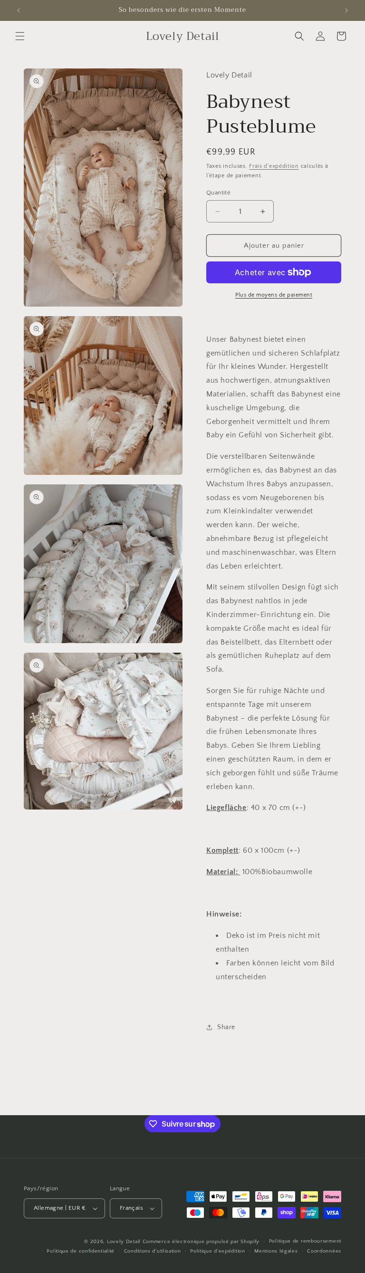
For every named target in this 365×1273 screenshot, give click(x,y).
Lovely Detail (124, 1241)
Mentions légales (276, 1251)
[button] (20, 36)
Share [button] (226, 1027)
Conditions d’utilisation (152, 1251)
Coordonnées (324, 1251)
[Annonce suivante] (346, 10)
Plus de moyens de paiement (273, 295)
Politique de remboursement (305, 1241)
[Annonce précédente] (18, 10)
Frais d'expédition (274, 166)
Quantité (218, 192)
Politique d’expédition (217, 1251)
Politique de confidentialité (81, 1251)
